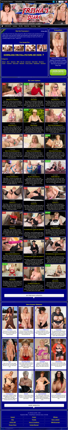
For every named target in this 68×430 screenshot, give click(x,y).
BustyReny (58, 393)
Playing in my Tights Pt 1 (12, 99)
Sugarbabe (42, 361)
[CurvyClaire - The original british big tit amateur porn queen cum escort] (58, 317)
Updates (15, 26)
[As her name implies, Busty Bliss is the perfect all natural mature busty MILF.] (26, 349)
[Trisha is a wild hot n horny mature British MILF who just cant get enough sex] (42, 317)
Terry (10, 361)
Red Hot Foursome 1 (30, 1)
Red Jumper (34, 99)
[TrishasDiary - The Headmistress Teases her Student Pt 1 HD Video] (34, 246)
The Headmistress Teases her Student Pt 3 (34, 230)
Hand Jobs (15, 63)
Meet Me (26, 26)
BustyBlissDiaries (26, 361)
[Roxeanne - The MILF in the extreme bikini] (9, 317)
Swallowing (36, 63)
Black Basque (34, 125)
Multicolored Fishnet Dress (55, 151)
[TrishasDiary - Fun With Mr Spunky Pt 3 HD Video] (34, 273)
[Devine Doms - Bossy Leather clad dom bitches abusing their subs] (58, 349)
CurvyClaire (58, 329)
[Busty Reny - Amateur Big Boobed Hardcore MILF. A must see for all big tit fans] (58, 381)
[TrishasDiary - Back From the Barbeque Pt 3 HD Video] (55, 115)
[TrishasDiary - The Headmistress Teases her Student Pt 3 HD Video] (34, 219)
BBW (18, 61)
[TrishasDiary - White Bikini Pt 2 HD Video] (55, 89)
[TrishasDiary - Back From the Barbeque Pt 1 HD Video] (34, 141)
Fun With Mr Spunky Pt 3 (34, 283)
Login (39, 26)
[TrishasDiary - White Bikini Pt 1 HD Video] (12, 115)
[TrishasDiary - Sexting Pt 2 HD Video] (34, 193)
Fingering (9, 63)
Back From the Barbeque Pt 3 (55, 125)
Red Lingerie (12, 279)
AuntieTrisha (42, 329)
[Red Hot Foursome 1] (7, 48)
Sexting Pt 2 (34, 203)
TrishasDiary (18, 1)
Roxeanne (9, 329)
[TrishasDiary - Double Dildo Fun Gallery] (55, 166)
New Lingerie (55, 280)
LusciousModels (42, 393)
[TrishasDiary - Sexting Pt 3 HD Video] (55, 192)
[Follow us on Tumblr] (56, 1)
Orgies (3, 63)
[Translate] (65, 1)
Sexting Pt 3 (55, 202)
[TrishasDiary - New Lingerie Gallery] (55, 271)
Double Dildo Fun (55, 176)
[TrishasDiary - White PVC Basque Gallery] (55, 218)
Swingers (13, 61)
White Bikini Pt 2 (55, 99)
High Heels (35, 61)
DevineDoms (59, 361)
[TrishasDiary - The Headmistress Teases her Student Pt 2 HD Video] (55, 244)
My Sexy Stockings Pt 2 (12, 176)
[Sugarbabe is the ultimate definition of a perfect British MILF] (42, 349)
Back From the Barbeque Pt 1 (34, 151)
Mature (4, 61)
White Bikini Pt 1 (12, 125)
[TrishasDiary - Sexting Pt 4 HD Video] (12, 192)
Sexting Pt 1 (12, 228)
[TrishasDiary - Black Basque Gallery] (34, 115)
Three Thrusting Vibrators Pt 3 (12, 253)
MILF (8, 61)
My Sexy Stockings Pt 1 (34, 176)
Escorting (33, 26)
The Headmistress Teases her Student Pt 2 (55, 254)
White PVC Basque (55, 228)
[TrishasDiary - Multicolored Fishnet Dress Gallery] (55, 141)
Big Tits (22, 61)
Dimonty (26, 393)
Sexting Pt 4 (12, 202)
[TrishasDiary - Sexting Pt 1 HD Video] (12, 218)
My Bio (21, 26)
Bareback (43, 63)
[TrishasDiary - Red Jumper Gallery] (34, 89)
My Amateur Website (7, 1)
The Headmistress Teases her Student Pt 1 (34, 257)
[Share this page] (61, 1)
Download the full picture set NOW (23, 55)
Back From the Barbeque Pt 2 (12, 151)
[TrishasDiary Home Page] (2, 26)
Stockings (41, 61)
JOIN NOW (8, 26)
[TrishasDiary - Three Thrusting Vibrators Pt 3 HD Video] (12, 244)
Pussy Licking (29, 63)
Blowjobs (22, 63)
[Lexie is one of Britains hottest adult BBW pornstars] (9, 381)
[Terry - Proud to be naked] (9, 349)
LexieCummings (10, 393)
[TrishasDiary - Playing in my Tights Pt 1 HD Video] (12, 89)
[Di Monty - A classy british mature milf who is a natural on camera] (26, 381)
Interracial (28, 61)
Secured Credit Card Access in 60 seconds (58, 72)
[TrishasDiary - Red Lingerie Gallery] (12, 269)
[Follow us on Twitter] (53, 1)
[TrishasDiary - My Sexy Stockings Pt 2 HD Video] (12, 166)
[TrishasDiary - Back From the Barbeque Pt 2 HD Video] (12, 141)
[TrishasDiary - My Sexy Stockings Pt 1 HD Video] (34, 166)
